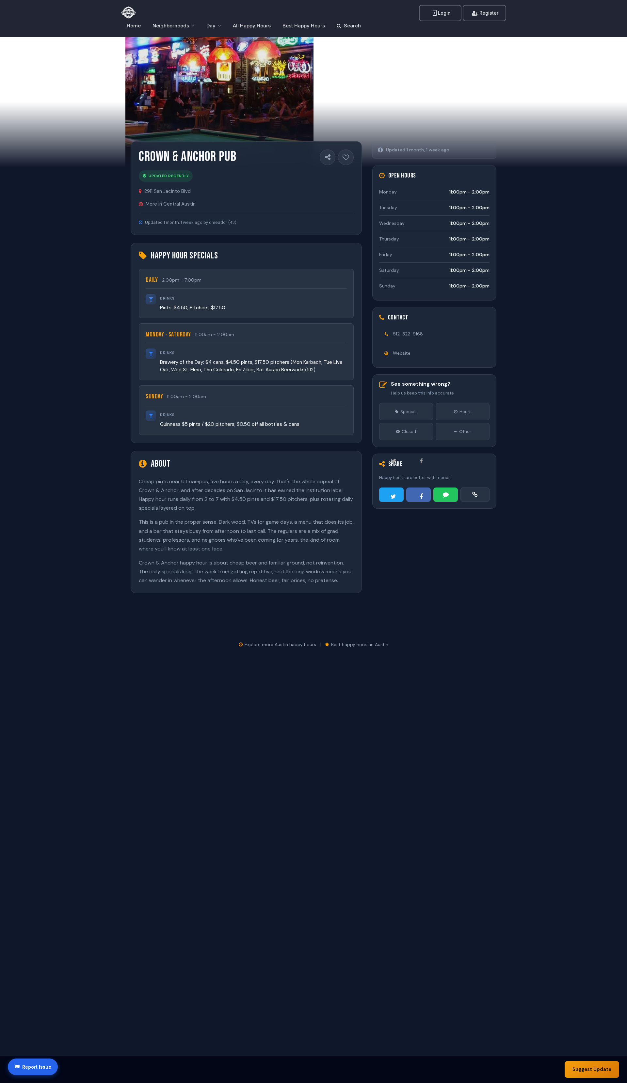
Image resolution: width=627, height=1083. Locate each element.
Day (211, 26)
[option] (219, 102)
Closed (409, 431)
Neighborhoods (171, 26)
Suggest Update (591, 1069)
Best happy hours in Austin (359, 644)
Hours (465, 411)
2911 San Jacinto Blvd (167, 191)
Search (352, 26)
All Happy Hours (252, 26)
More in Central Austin (171, 204)
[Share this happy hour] (327, 157)
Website (401, 353)
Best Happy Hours (303, 26)
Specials (409, 411)
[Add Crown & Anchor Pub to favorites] (346, 157)
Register (488, 13)
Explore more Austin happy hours (280, 644)
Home (134, 26)
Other (465, 431)
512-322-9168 (408, 334)
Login (444, 13)
